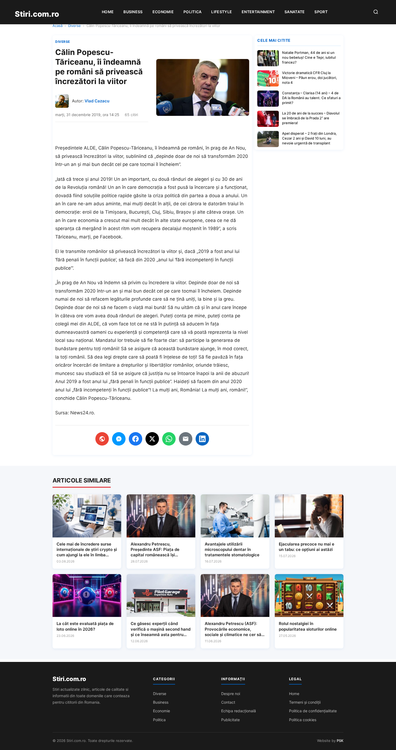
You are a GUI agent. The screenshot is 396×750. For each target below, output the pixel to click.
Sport (321, 11)
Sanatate (294, 11)
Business (133, 11)
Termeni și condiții (305, 702)
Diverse (74, 25)
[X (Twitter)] (152, 439)
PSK (340, 740)
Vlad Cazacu (97, 100)
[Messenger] (119, 439)
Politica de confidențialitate (313, 711)
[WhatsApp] (169, 439)
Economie (163, 11)
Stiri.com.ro (69, 678)
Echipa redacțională (238, 711)
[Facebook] (135, 439)
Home (108, 11)
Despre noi (230, 693)
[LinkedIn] (202, 439)
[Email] (185, 439)
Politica (192, 11)
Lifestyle (221, 11)
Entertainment (258, 11)
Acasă (57, 25)
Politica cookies (302, 719)
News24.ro (82, 412)
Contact (228, 702)
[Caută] (375, 12)
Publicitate (230, 719)
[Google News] (102, 439)
